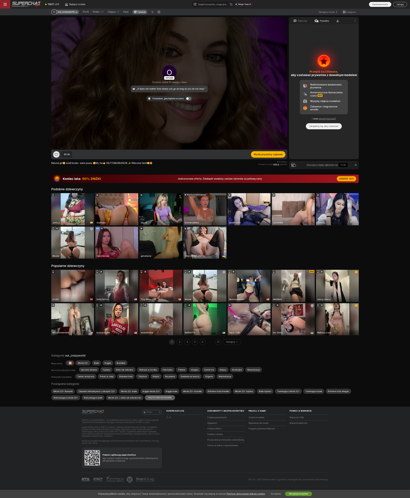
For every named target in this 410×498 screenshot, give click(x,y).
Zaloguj (400, 4)
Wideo (98, 11)
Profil (86, 11)
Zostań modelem (256, 417)
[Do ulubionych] (56, 154)
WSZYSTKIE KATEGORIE (160, 397)
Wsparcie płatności (299, 423)
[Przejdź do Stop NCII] (145, 480)
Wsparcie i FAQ (297, 417)
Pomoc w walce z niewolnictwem (222, 445)
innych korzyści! (327, 118)
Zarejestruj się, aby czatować (323, 126)
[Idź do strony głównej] (26, 4)
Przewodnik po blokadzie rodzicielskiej (225, 440)
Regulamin (212, 423)
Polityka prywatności (217, 417)
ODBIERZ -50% (346, 179)
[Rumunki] (70, 362)
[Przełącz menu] (5, 4)
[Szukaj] (231, 4)
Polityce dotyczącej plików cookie (246, 494)
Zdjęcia (113, 11)
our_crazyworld (75, 355)
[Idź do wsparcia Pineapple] (130, 480)
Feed (125, 11)
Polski (149, 412)
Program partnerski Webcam (262, 429)
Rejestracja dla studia (258, 423)
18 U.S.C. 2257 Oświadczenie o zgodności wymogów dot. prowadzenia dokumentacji (288, 479)
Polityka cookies (215, 434)
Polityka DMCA (214, 429)
